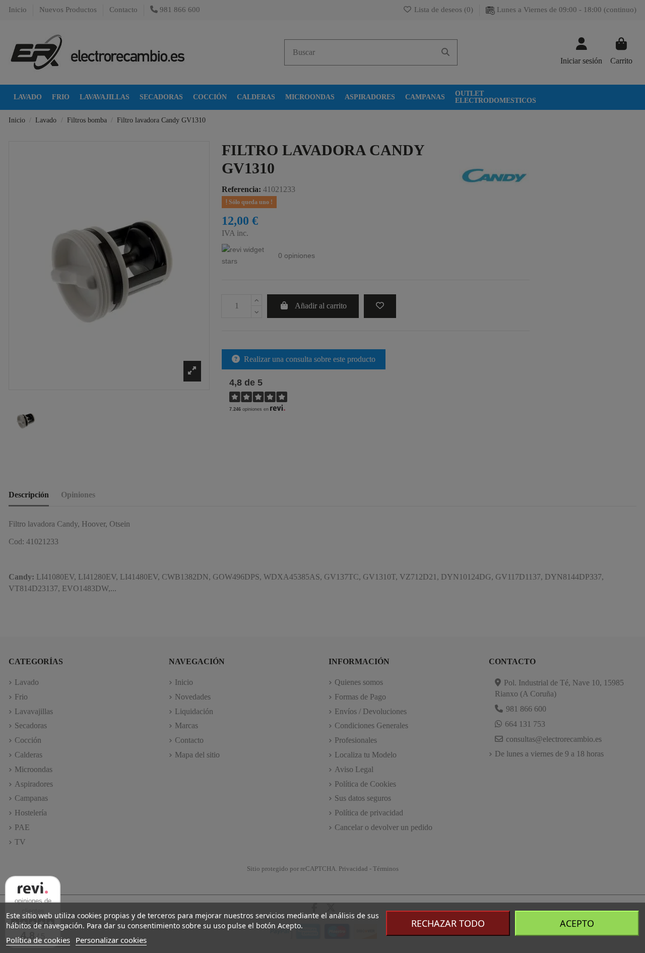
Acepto (577, 923)
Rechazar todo (448, 923)
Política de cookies (38, 940)
